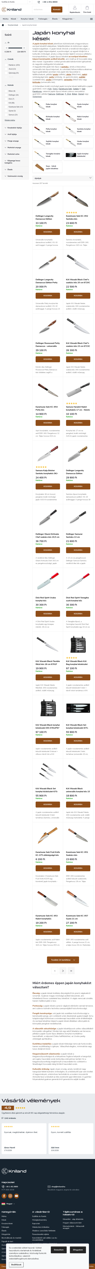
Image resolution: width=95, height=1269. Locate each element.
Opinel (12, 111)
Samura (13, 115)
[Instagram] (10, 1196)
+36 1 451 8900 (12, 1186)
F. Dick (68, 94)
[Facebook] (4, 1196)
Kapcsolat (36, 1223)
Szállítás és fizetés (8, 2)
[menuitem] (6, 19)
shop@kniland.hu (58, 1186)
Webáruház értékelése (40, 1227)
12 (71, 971)
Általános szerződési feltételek (43, 1231)
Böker (12, 91)
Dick (11, 99)
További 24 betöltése (61, 960)
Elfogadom (78, 1249)
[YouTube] (16, 1196)
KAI (11, 103)
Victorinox (37, 96)
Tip (11, 77)
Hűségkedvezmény (39, 1220)
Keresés (56, 9)
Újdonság (13, 73)
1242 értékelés (10, 1118)
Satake (76, 88)
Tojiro (55, 88)
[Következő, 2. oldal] (63, 970)
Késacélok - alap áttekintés (73, 1219)
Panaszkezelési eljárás (40, 1234)
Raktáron (14, 65)
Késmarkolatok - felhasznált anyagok (73, 1227)
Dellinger (13, 95)
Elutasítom (59, 1249)
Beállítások (16, 1264)
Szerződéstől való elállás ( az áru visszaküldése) (44, 1239)
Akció (12, 69)
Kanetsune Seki (15, 107)
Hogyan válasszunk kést (72, 1223)
